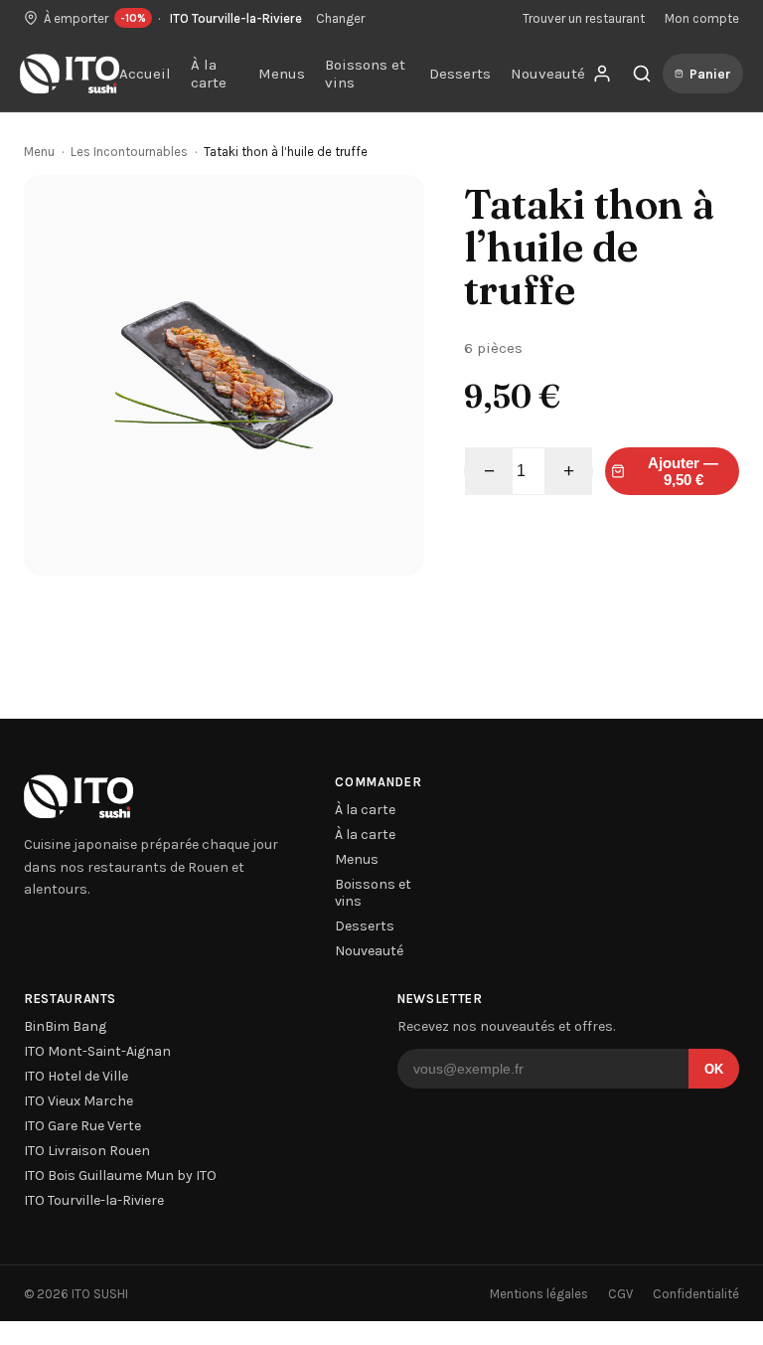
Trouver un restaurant (584, 18)
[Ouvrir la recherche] (641, 73)
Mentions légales (539, 1293)
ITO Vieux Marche (78, 1101)
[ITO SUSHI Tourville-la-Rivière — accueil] (69, 73)
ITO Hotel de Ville (76, 1076)
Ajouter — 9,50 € (683, 471)
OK (713, 1069)
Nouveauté (548, 74)
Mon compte (702, 18)
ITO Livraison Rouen (87, 1150)
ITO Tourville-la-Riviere (94, 1200)
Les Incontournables (129, 151)
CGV (620, 1293)
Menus (281, 74)
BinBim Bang (65, 1026)
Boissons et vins (365, 73)
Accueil (145, 74)
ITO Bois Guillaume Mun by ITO (120, 1175)
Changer (340, 18)
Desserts (460, 74)
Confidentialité (696, 1293)
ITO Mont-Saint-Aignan (97, 1051)
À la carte (209, 73)
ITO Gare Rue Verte (82, 1125)
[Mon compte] (602, 73)
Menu (39, 151)
